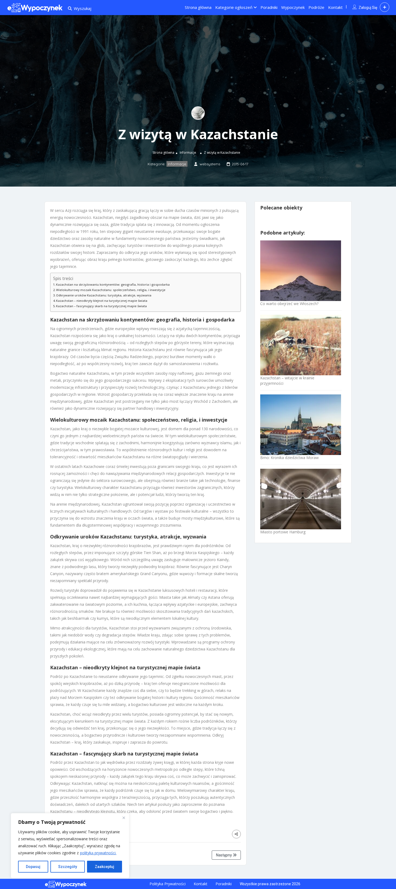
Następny (224, 855)
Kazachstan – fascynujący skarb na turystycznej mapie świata (101, 306)
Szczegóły (67, 866)
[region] (70, 845)
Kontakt (335, 7)
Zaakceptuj (104, 866)
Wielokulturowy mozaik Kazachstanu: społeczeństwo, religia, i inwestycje (110, 290)
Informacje (188, 152)
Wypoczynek (293, 7)
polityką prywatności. (98, 852)
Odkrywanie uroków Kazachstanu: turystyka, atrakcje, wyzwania (103, 295)
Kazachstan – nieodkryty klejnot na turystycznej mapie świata (101, 301)
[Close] (123, 817)
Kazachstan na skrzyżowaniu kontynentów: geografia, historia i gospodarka (113, 284)
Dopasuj (33, 866)
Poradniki (268, 7)
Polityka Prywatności (168, 883)
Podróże (316, 7)
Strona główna (198, 7)
